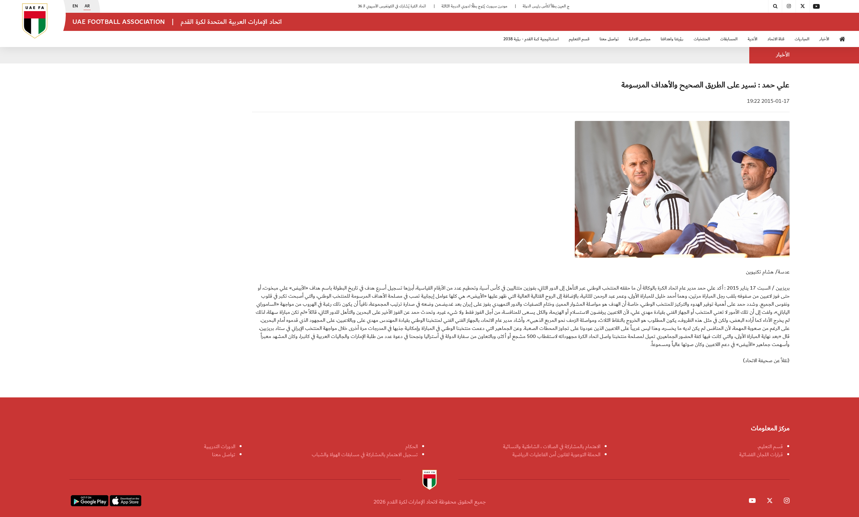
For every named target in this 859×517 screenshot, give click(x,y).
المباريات (802, 39)
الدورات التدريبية (219, 446)
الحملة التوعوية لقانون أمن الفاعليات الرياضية (556, 454)
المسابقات (729, 39)
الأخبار (824, 39)
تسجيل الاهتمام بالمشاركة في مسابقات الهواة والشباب (365, 454)
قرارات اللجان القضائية (761, 454)
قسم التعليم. (770, 446)
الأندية (752, 39)
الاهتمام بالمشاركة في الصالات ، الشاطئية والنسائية (551, 446)
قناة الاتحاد (776, 39)
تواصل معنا (223, 454)
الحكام (411, 446)
